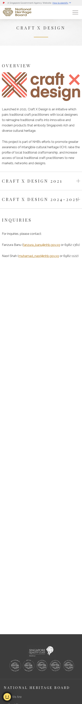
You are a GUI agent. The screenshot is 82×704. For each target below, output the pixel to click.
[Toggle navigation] (75, 12)
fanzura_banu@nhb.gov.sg (41, 245)
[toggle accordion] (78, 181)
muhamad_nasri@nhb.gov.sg (38, 256)
